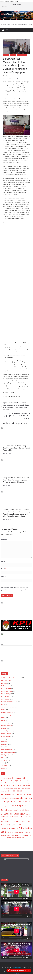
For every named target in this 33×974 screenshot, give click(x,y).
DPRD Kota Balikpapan (14, 794)
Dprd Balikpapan (5, 696)
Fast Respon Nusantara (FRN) (9, 701)
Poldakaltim (10, 832)
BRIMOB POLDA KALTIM (13, 785)
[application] (16, 891)
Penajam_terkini (13, 824)
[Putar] (3, 898)
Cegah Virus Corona (19, 788)
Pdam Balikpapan (21, 817)
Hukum (3, 704)
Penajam (3, 739)
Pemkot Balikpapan (6, 733)
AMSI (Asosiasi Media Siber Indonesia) (11, 678)
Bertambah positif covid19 (22, 783)
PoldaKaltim (13, 54)
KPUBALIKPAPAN (12, 810)
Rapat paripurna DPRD (6, 835)
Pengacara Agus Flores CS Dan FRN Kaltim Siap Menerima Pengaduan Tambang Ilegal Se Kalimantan (16, 480)
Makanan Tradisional (6, 725)
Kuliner (3, 720)
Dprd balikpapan (17, 791)
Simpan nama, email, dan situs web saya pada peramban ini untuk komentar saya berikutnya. (15, 589)
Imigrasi (3, 709)
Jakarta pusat (17, 798)
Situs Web (4, 577)
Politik (2, 747)
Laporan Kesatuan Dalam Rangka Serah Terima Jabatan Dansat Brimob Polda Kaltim (16, 448)
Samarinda (16, 835)
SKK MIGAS (24, 835)
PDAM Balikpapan (6, 731)
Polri (28, 832)
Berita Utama (4, 686)
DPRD (5, 791)
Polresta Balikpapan (22, 54)
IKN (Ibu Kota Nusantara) (7, 707)
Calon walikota (10, 788)
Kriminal (3, 717)
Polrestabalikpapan (20, 832)
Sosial (2, 757)
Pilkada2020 (13, 828)
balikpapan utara (24, 781)
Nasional (3, 728)
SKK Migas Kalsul (5, 755)
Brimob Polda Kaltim (6, 691)
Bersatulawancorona (7, 783)
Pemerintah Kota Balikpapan (19, 819)
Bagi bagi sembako (6, 778)
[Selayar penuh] (29, 898)
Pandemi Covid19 (9, 817)
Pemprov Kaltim (5, 736)
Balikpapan (6, 54)
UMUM (3, 763)
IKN (11, 798)
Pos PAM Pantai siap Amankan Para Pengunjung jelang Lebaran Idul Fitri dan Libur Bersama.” (16, 416)
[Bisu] (27, 898)
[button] (18, 970)
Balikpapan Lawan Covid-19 (9, 781)
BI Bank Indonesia (6, 688)
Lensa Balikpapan (17, 79)
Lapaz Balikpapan (5, 723)
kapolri (23, 802)
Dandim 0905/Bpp (6, 693)
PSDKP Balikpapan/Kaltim (8, 752)
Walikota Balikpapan (16, 838)
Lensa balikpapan (15, 813)
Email (3, 569)
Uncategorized (5, 765)
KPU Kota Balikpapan (6, 715)
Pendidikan (4, 741)
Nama (3, 561)
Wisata (3, 768)
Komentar (4, 539)
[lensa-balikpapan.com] (3, 30)
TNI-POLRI (4, 760)
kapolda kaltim (16, 802)
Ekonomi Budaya (5, 699)
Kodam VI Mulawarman (7, 712)
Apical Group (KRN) (6, 680)
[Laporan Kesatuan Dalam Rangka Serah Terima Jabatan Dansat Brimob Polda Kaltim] (16, 428)
